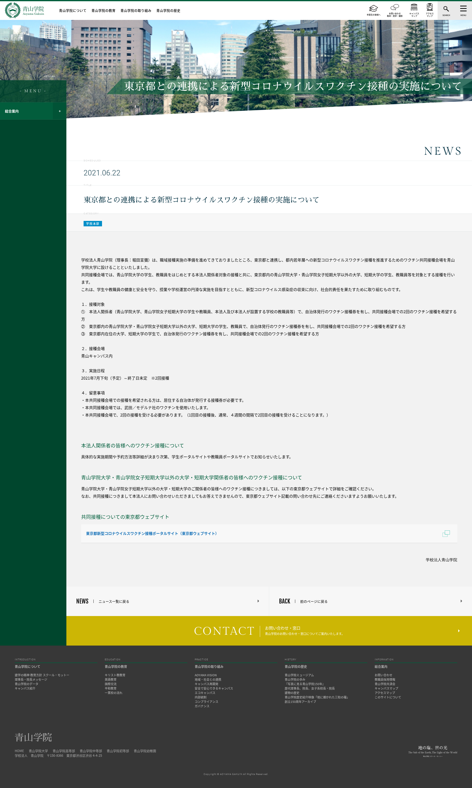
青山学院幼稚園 (145, 750)
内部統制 (200, 697)
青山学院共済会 (385, 684)
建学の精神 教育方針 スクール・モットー (42, 675)
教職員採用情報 (385, 679)
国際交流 (111, 684)
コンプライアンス (206, 701)
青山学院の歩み (295, 679)
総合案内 (12, 110)
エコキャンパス (205, 693)
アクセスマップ (385, 693)
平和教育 (111, 688)
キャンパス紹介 (25, 688)
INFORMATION (384, 659)
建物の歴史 (292, 693)
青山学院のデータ (26, 684)
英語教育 (111, 679)
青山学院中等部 (91, 750)
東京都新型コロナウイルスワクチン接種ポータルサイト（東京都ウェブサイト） (152, 533)
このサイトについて (388, 697)
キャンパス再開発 (206, 684)
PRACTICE (201, 659)
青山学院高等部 (64, 750)
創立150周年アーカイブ (300, 701)
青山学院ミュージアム (299, 675)
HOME (19, 750)
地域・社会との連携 (208, 679)
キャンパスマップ (386, 688)
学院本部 (93, 223)
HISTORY (290, 659)
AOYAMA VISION (206, 675)
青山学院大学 (38, 750)
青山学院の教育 (103, 10)
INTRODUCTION (25, 659)
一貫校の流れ (113, 693)
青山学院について (73, 10)
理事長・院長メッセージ (32, 679)
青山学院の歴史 (168, 10)
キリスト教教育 (115, 675)
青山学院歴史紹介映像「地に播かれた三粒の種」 (317, 697)
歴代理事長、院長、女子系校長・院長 (310, 688)
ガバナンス (202, 706)
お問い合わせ (383, 675)
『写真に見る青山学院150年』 (305, 684)
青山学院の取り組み (135, 10)
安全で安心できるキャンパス (214, 688)
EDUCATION (112, 659)
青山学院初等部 (118, 750)
